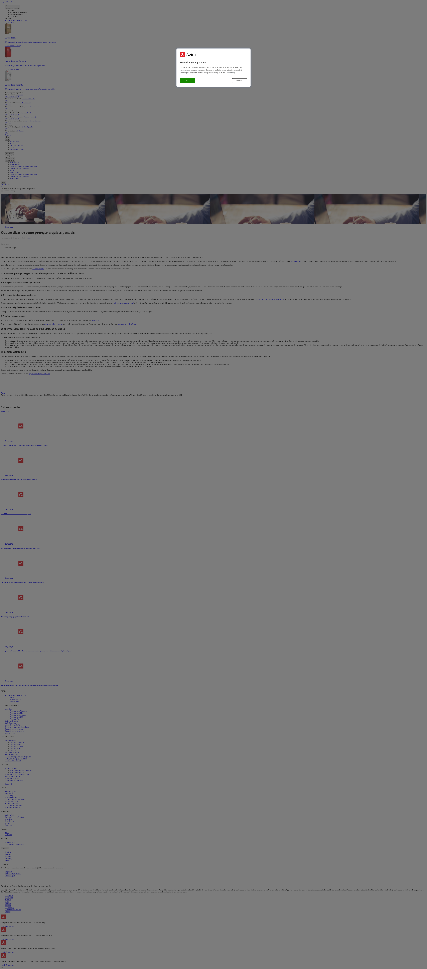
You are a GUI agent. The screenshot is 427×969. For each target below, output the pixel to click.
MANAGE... (240, 81)
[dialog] (213, 67)
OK (187, 81)
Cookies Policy (230, 73)
